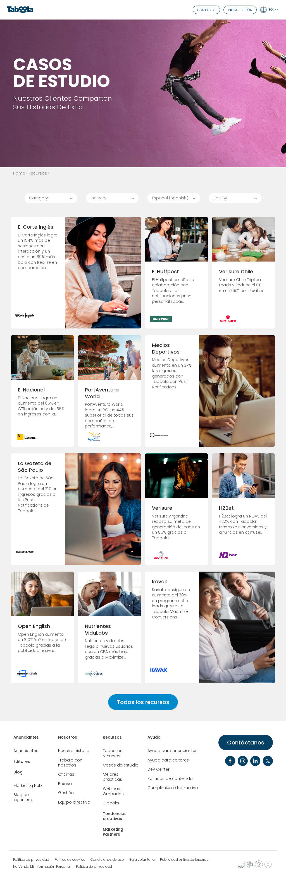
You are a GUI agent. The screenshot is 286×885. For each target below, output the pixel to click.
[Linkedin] (255, 761)
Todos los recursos (143, 702)
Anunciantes (26, 737)
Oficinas (66, 774)
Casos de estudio (121, 765)
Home (19, 173)
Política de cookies (69, 859)
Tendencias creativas (115, 816)
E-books (111, 803)
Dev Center (158, 769)
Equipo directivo (74, 802)
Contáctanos (245, 742)
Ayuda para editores (168, 760)
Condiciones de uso (107, 859)
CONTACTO (206, 10)
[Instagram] (243, 761)
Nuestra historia (73, 750)
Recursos (37, 173)
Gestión (66, 792)
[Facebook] (230, 761)
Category (38, 198)
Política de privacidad (31, 859)
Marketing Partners (113, 832)
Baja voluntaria (142, 859)
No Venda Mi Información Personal (42, 866)
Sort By (220, 198)
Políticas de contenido (170, 778)
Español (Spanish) (170, 198)
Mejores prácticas (112, 777)
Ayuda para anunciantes (172, 750)
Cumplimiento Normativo (172, 787)
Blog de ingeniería (23, 797)
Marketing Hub (27, 785)
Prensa (65, 783)
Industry (98, 198)
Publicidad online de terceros (184, 859)
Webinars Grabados (113, 791)
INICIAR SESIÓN (240, 10)
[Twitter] (268, 761)
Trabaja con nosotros (70, 763)
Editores (21, 761)
